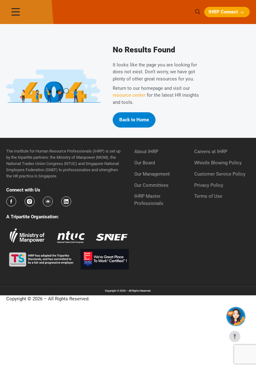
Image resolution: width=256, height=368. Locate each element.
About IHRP (146, 151)
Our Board (144, 163)
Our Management (152, 174)
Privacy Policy (208, 185)
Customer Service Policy (219, 174)
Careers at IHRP (210, 151)
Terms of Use (208, 196)
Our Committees (151, 185)
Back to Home (134, 120)
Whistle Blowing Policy (218, 163)
